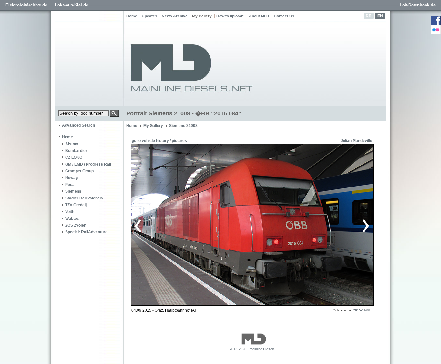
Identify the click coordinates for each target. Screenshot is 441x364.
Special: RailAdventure (86, 232)
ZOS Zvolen (75, 225)
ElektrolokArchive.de (26, 5)
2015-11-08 (361, 310)
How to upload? (230, 16)
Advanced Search (78, 125)
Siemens (73, 191)
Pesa (70, 184)
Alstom (71, 144)
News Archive (175, 16)
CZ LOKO (73, 157)
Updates (149, 16)
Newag (71, 178)
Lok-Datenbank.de (418, 5)
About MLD (259, 16)
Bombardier (76, 150)
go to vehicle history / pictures (159, 140)
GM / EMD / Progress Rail (88, 164)
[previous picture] (193, 225)
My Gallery (202, 16)
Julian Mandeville (356, 140)
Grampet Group (79, 171)
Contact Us (284, 16)
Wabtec (72, 218)
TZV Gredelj (76, 205)
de (368, 16)
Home (131, 16)
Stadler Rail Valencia (84, 198)
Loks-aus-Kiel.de (71, 5)
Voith (69, 211)
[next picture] (309, 225)
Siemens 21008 (183, 125)
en (380, 16)
